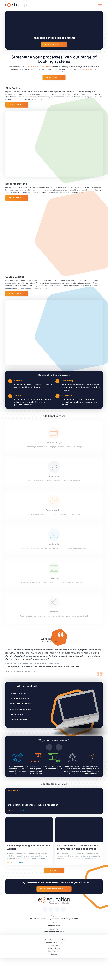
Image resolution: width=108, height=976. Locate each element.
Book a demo (15, 105)
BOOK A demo (52, 77)
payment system (88, 69)
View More (52, 870)
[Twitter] (45, 909)
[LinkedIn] (63, 909)
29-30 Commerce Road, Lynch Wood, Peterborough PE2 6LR (54, 919)
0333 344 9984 (54, 925)
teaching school (45, 67)
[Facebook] (51, 909)
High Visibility (54, 951)
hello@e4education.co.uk (54, 931)
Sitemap (54, 954)
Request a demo (52, 44)
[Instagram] (57, 909)
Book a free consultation (52, 889)
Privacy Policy (54, 945)
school (29, 67)
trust (34, 67)
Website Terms (54, 948)
